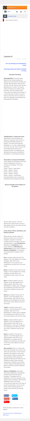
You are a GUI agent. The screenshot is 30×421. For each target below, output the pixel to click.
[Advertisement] (15, 37)
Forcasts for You (12, 16)
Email (25, 59)
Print (20, 59)
